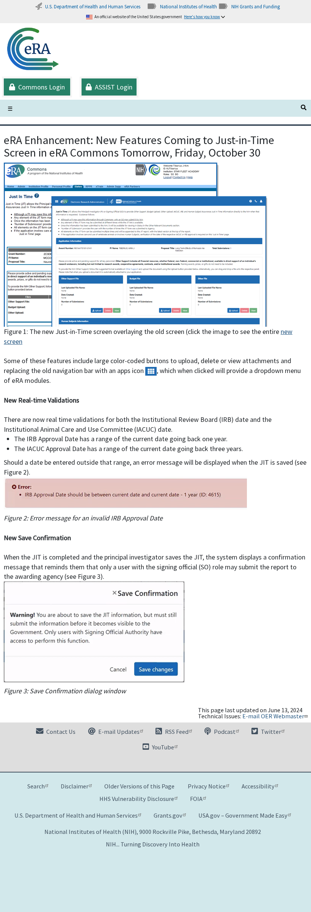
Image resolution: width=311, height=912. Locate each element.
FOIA (196, 798)
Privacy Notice (207, 786)
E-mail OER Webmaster (273, 716)
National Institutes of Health (188, 6)
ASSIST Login (112, 87)
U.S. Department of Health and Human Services (92, 6)
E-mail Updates (118, 731)
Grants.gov (168, 815)
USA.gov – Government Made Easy (242, 815)
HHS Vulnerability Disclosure (136, 798)
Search (36, 786)
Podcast (224, 731)
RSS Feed (176, 731)
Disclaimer (74, 786)
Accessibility (258, 786)
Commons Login (40, 87)
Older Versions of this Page (139, 786)
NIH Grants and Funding (255, 6)
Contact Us (60, 731)
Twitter (270, 731)
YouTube (162, 747)
